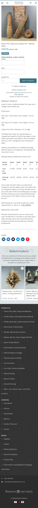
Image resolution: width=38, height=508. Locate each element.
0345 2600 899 (18, 94)
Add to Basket (28, 81)
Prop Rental (8, 403)
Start (3, 59)
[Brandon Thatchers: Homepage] (19, 3)
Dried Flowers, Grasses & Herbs (15, 348)
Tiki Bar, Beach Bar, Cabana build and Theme (19, 322)
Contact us (13, 96)
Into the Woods (9, 363)
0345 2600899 (26, 205)
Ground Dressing (10, 384)
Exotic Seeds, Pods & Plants (13, 327)
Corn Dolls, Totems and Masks (14, 368)
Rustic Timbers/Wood (11, 342)
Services (7, 408)
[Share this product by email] (3, 239)
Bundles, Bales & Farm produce (15, 332)
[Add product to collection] (22, 268)
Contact (6, 429)
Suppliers (7, 439)
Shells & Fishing (9, 374)
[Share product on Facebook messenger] (13, 239)
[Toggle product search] (7, 3)
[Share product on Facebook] (8, 239)
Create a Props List (10, 424)
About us (7, 419)
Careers (6, 444)
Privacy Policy (8, 460)
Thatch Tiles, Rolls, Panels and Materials (17, 311)
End (3, 68)
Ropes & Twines (9, 379)
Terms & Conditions (11, 454)
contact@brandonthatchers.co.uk (14, 482)
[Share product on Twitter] (18, 239)
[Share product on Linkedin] (23, 239)
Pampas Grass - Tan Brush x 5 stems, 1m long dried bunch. (12, 292)
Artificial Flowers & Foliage (13, 353)
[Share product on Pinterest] (27, 239)
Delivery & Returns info (19, 90)
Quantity (5, 77)
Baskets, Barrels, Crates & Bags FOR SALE (18, 337)
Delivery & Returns (10, 449)
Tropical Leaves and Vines (13, 358)
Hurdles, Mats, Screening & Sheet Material (18, 317)
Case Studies (8, 414)
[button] (2, 3)
